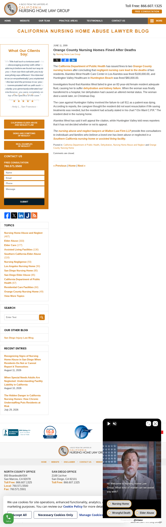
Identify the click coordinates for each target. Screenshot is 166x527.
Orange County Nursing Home (23, 291)
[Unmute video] (108, 423)
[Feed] (34, 215)
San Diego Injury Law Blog (19, 337)
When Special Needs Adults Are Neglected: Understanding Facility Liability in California (23, 381)
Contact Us (118, 21)
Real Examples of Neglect (24, 145)
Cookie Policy (73, 506)
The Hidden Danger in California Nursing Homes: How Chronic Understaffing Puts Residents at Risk (22, 400)
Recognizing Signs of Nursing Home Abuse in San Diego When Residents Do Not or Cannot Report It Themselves (22, 361)
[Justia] (27, 215)
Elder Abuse (14, 240)
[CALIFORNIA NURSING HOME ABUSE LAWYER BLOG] (83, 31)
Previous (59, 165)
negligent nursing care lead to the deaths (121, 70)
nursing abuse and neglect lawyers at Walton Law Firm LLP (95, 131)
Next (81, 165)
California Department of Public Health (82, 66)
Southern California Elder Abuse (22, 256)
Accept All (19, 515)
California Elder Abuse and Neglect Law (24, 124)
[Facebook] (7, 215)
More (159, 21)
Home (8, 21)
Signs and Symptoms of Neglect (24, 134)
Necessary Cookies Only (55, 515)
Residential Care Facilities (21, 287)
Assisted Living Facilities (21, 249)
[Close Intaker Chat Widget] (155, 423)
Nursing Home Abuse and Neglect (129, 145)
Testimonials (95, 21)
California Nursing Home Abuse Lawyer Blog (36, 9)
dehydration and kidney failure (102, 88)
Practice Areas (68, 21)
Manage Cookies (91, 515)
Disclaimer (69, 462)
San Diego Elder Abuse (19, 275)
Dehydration (106, 145)
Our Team (44, 21)
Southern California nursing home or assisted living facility (89, 138)
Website (25, 21)
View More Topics (14, 296)
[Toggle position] (148, 423)
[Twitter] (14, 215)
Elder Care (13, 245)
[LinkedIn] (21, 215)
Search (42, 317)
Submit (24, 202)
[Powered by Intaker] (138, 520)
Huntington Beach (102, 78)
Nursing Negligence (17, 261)
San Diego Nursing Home (21, 270)
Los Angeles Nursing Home (22, 266)
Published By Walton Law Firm (143, 7)
